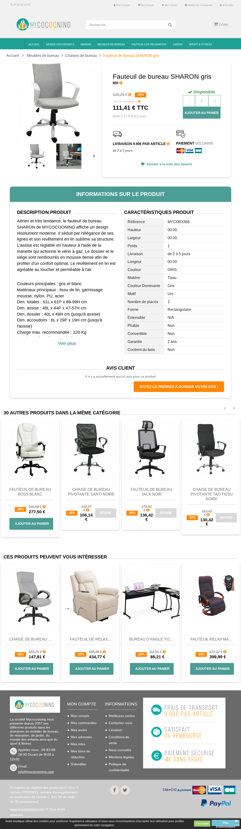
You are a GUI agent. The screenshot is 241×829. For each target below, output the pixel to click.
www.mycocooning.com (27, 809)
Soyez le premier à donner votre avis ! (179, 387)
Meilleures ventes (122, 716)
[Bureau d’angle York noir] (151, 596)
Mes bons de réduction (80, 754)
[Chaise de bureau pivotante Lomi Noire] (211, 448)
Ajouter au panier (202, 113)
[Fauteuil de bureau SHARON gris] (36, 156)
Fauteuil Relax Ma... (211, 639)
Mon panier (170, 5)
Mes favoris (147, 5)
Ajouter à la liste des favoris (169, 164)
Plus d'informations (225, 823)
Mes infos (78, 744)
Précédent (25, 151)
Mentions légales (121, 757)
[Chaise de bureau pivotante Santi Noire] (90, 448)
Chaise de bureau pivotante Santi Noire (91, 491)
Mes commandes (83, 723)
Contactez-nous (120, 723)
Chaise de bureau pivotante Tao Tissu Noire (212, 494)
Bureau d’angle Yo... (150, 639)
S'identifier (228, 5)
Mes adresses (81, 737)
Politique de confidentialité (119, 767)
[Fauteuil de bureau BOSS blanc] (30, 448)
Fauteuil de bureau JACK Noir (151, 491)
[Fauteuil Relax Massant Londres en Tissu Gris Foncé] (211, 596)
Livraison (115, 730)
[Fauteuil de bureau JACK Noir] (151, 448)
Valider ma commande (199, 5)
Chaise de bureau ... (30, 639)
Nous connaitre (120, 750)
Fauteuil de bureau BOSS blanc (30, 491)
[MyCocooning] (44, 24)
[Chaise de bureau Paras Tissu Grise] (30, 596)
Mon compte (123, 5)
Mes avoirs (79, 730)
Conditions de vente (119, 740)
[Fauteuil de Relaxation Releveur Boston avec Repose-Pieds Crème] (90, 596)
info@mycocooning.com (36, 772)
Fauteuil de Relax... (90, 639)
